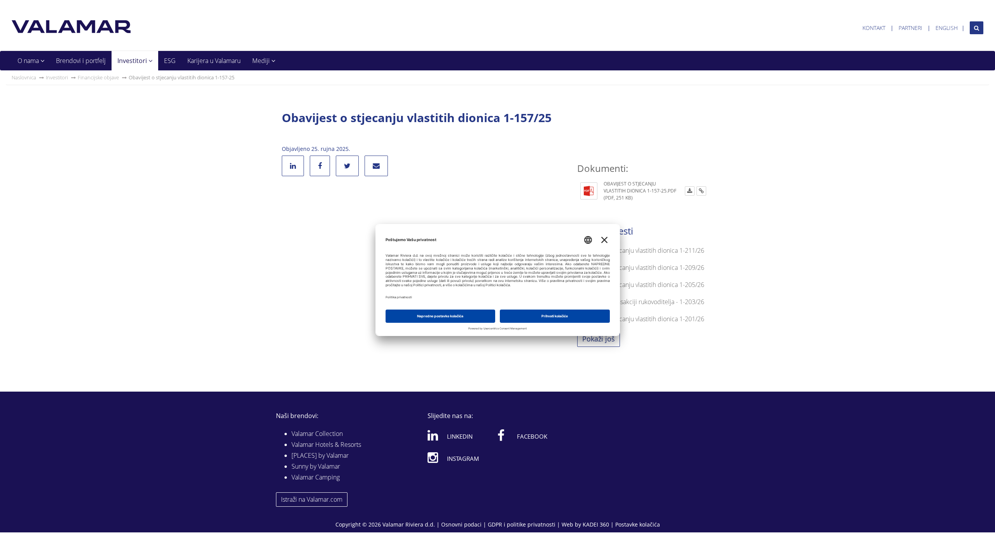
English (947, 28)
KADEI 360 (596, 524)
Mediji (261, 60)
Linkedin (460, 436)
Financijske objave (98, 77)
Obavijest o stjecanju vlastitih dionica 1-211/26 (640, 250)
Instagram (463, 458)
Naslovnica (24, 77)
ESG (170, 60)
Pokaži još (598, 338)
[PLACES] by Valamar (320, 455)
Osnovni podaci (461, 524)
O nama (28, 60)
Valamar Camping (316, 477)
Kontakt (873, 28)
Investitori (132, 60)
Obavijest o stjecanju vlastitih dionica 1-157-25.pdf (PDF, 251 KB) (640, 190)
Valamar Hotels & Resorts (326, 444)
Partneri (910, 28)
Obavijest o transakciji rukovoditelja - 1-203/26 (640, 302)
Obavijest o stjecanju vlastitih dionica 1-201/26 (640, 319)
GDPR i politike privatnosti (521, 524)
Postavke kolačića (637, 524)
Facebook (532, 436)
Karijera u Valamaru (214, 60)
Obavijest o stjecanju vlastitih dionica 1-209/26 (640, 267)
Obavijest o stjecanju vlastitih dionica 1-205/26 (640, 284)
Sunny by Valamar (316, 466)
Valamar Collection (317, 433)
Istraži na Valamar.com (311, 499)
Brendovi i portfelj (81, 60)
